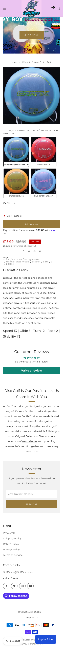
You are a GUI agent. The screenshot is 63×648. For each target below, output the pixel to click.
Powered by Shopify (31, 640)
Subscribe (31, 504)
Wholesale (9, 532)
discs (45, 261)
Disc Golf (17, 259)
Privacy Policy (11, 549)
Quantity (9, 203)
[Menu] (4, 8)
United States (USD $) (29, 612)
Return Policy (11, 543)
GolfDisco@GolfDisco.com (18, 572)
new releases (29, 441)
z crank (10, 263)
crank (7, 259)
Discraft (36, 261)
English (30, 617)
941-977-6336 (10, 577)
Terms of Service (13, 555)
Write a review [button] (31, 370)
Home (13, 62)
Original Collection (26, 436)
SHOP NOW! (32, 35)
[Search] (58, 8)
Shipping (7, 246)
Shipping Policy (12, 538)
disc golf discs (32, 259)
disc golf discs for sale (17, 261)
